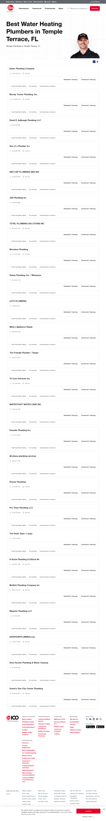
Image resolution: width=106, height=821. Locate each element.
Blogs (72, 727)
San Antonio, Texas (91, 790)
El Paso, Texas (42, 799)
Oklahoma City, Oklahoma (77, 793)
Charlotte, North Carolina (29, 799)
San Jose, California (91, 799)
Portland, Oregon (74, 803)
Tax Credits (28, 2)
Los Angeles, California (60, 796)
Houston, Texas (26, 804)
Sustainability (39, 2)
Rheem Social (89, 716)
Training (56, 734)
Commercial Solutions (44, 716)
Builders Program (44, 731)
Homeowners (24, 8)
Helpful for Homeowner (28, 716)
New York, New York (75, 790)
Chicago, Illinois (26, 801)
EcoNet (25, 730)
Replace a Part (59, 726)
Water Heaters (27, 719)
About (61, 8)
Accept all (88, 811)
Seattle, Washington (91, 801)
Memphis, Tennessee (59, 799)
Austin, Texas (25, 793)
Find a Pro (25, 743)
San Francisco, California (93, 796)
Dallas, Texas (41, 790)
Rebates (19, 2)
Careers (48, 2)
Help (55, 2)
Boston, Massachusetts (28, 796)
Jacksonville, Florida (59, 793)
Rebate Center (27, 755)
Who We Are (74, 719)
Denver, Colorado (43, 793)
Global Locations (75, 730)
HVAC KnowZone (27, 770)
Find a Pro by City (12, 791)
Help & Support (75, 732)
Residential (70, 79)
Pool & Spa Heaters (28, 727)
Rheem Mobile (90, 724)
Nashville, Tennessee (59, 801)
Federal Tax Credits (28, 758)
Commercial (36, 8)
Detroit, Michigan (43, 796)
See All (8, 793)
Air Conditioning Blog (29, 753)
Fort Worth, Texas (43, 801)
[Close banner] (104, 809)
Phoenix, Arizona (74, 801)
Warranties (11, 2)
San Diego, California (91, 793)
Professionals (50, 8)
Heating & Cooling (28, 722)
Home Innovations (28, 724)
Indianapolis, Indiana (59, 790)
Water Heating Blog (28, 750)
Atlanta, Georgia (26, 790)
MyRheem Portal (59, 719)
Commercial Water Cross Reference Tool (28, 780)
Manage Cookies (87, 816)
